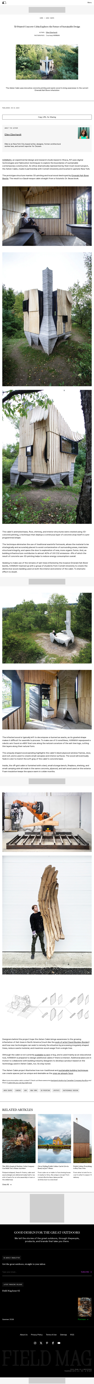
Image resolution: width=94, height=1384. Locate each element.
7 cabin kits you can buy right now (19, 1083)
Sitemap (63, 1335)
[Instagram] (35, 1343)
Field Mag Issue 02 (11, 1290)
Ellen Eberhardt (51, 32)
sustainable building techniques (73, 1070)
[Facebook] (53, 1343)
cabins (18, 1090)
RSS (72, 1335)
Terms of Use (51, 1335)
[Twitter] (41, 1343)
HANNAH (6, 160)
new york (33, 1090)
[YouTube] (59, 1343)
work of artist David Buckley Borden (72, 1042)
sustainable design (70, 1090)
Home (41, 18)
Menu (90, 3)
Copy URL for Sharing (47, 117)
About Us (24, 1335)
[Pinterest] (47, 1343)
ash (25, 1090)
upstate (56, 1090)
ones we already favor (63, 1073)
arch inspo (50, 18)
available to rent (42, 1055)
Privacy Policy (37, 1335)
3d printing (45, 1090)
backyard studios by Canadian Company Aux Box (69, 1080)
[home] (4, 2)
